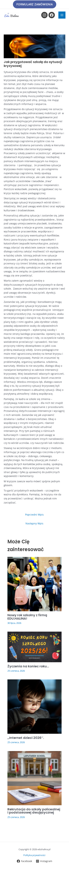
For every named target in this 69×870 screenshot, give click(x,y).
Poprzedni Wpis (34, 514)
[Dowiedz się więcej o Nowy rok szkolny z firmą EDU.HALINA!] (34, 583)
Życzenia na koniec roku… (28, 666)
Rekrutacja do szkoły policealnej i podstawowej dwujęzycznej (33, 811)
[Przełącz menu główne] (62, 15)
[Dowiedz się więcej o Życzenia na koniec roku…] (34, 646)
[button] (34, 4)
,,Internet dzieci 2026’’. (25, 738)
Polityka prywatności (34, 855)
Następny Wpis (34, 523)
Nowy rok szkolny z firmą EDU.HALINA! (27, 616)
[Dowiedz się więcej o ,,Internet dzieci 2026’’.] (34, 706)
